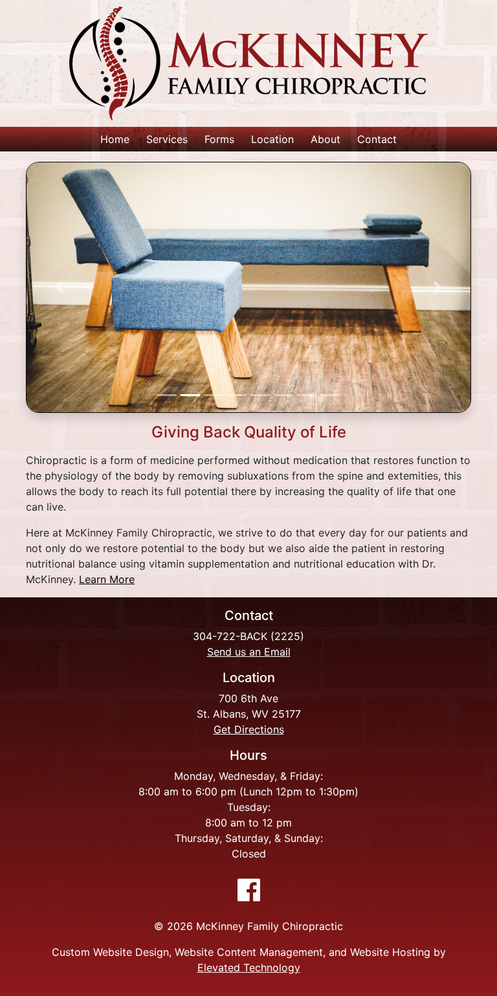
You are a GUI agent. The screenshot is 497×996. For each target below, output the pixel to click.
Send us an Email (249, 651)
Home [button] (114, 139)
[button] (59, 287)
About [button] (325, 139)
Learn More (107, 579)
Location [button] (272, 139)
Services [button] (167, 139)
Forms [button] (219, 139)
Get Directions (249, 729)
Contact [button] (377, 139)
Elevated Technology (248, 967)
